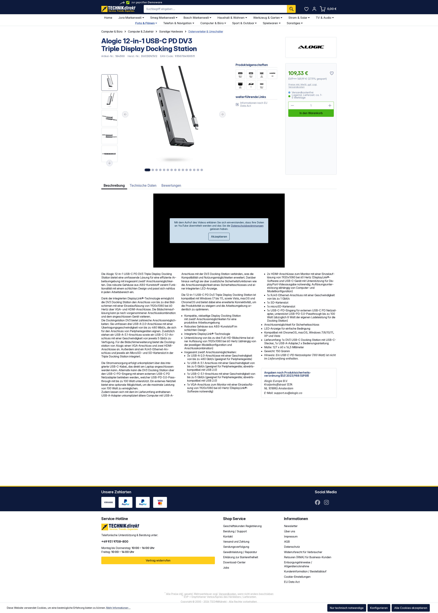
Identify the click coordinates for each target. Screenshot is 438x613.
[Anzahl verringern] (292, 105)
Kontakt (228, 536)
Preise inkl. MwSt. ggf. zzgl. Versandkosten (302, 85)
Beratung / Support (235, 531)
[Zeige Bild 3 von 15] (156, 170)
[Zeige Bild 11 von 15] (186, 170)
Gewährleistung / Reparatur (240, 552)
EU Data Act (292, 582)
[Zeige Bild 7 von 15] (171, 170)
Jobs (226, 567)
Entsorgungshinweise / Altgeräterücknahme (298, 564)
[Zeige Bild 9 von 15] (179, 170)
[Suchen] (291, 9)
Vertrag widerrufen (158, 560)
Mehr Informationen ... (118, 607)
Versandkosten (227, 593)
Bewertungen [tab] (171, 186)
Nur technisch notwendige (347, 608)
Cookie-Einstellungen (297, 576)
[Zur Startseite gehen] (118, 9)
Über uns (289, 531)
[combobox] (215, 9)
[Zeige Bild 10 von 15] (183, 170)
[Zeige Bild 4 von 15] (160, 170)
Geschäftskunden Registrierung (242, 526)
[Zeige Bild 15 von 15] (202, 170)
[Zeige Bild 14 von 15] (198, 170)
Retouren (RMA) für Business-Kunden (307, 557)
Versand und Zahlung (236, 541)
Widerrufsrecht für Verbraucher (303, 552)
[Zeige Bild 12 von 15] (190, 170)
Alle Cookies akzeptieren (410, 608)
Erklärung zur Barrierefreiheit (240, 557)
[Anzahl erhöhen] (330, 105)
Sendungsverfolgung (236, 546)
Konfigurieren (379, 608)
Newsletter (291, 526)
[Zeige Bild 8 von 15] (175, 170)
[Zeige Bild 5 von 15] (164, 170)
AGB (287, 541)
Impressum (291, 536)
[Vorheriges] (125, 114)
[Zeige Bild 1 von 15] (147, 170)
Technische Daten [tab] (143, 186)
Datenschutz (292, 546)
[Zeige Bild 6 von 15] (168, 170)
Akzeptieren (219, 236)
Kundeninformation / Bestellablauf (305, 571)
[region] (164, 119)
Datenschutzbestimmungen (247, 225)
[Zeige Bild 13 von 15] (194, 170)
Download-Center (234, 562)
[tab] (114, 185)
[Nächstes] (222, 114)
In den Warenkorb (311, 113)
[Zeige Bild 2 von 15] (153, 170)
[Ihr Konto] (314, 8)
